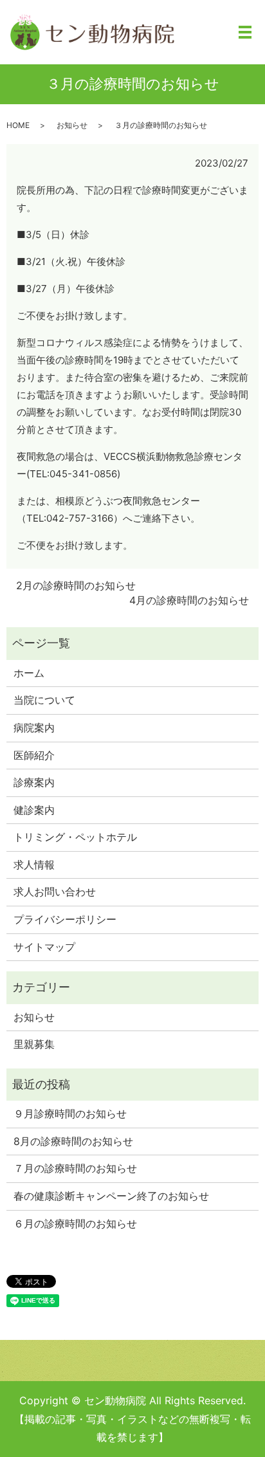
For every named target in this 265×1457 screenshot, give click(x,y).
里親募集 (34, 1044)
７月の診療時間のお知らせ (75, 1168)
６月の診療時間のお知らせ (75, 1223)
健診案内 (34, 809)
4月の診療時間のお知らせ (189, 600)
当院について (44, 699)
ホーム (29, 672)
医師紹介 (34, 755)
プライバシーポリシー (65, 919)
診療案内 (34, 782)
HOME (18, 125)
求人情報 (34, 864)
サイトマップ (44, 946)
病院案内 (34, 727)
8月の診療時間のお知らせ (73, 1141)
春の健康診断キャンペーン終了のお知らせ (111, 1195)
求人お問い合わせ (55, 891)
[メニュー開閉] (245, 32)
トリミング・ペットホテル (75, 836)
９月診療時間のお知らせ (70, 1113)
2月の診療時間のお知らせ (76, 585)
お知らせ (72, 125)
